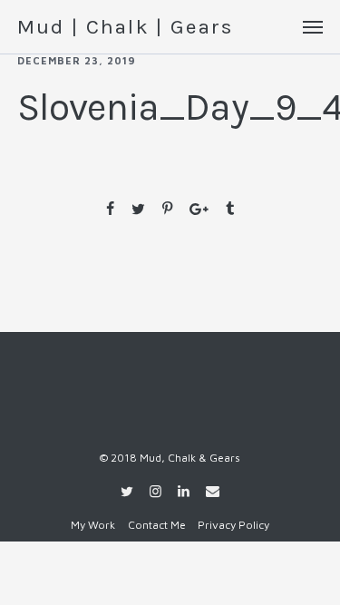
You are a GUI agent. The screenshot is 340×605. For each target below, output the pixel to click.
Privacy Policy (233, 525)
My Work (93, 525)
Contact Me (157, 525)
